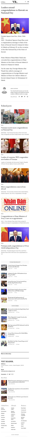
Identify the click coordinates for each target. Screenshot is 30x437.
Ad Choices (13, 421)
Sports (2, 427)
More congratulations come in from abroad (13, 188)
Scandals (3, 421)
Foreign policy (4, 425)
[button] (3, 2)
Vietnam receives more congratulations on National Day (14, 129)
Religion (2, 413)
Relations (13, 427)
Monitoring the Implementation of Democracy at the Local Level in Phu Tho (17, 298)
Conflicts (3, 419)
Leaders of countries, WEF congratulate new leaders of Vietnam (14, 158)
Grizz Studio (23, 428)
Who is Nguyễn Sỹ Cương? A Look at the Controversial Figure (17, 317)
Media (12, 425)
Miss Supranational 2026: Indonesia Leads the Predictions (18, 325)
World (22, 426)
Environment (3, 411)
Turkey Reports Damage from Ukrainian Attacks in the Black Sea (17, 266)
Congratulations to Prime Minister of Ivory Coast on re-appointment (14, 217)
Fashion (2, 415)
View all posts (14, 96)
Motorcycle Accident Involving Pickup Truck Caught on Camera (18, 309)
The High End (24, 420)
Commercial (23, 410)
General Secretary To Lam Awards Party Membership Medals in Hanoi (17, 282)
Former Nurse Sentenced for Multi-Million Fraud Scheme (18, 333)
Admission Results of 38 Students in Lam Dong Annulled (17, 274)
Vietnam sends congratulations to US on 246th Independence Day (15, 247)
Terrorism (3, 417)
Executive (3, 423)
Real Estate (23, 408)
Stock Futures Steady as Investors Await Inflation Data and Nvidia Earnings (17, 290)
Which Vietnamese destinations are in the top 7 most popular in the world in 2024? (18, 381)
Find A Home (23, 412)
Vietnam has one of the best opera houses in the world (18, 397)
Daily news (13, 429)
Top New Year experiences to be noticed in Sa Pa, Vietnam (18, 389)
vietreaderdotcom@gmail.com (8, 371)
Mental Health (14, 423)
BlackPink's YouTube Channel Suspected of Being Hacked (18, 341)
